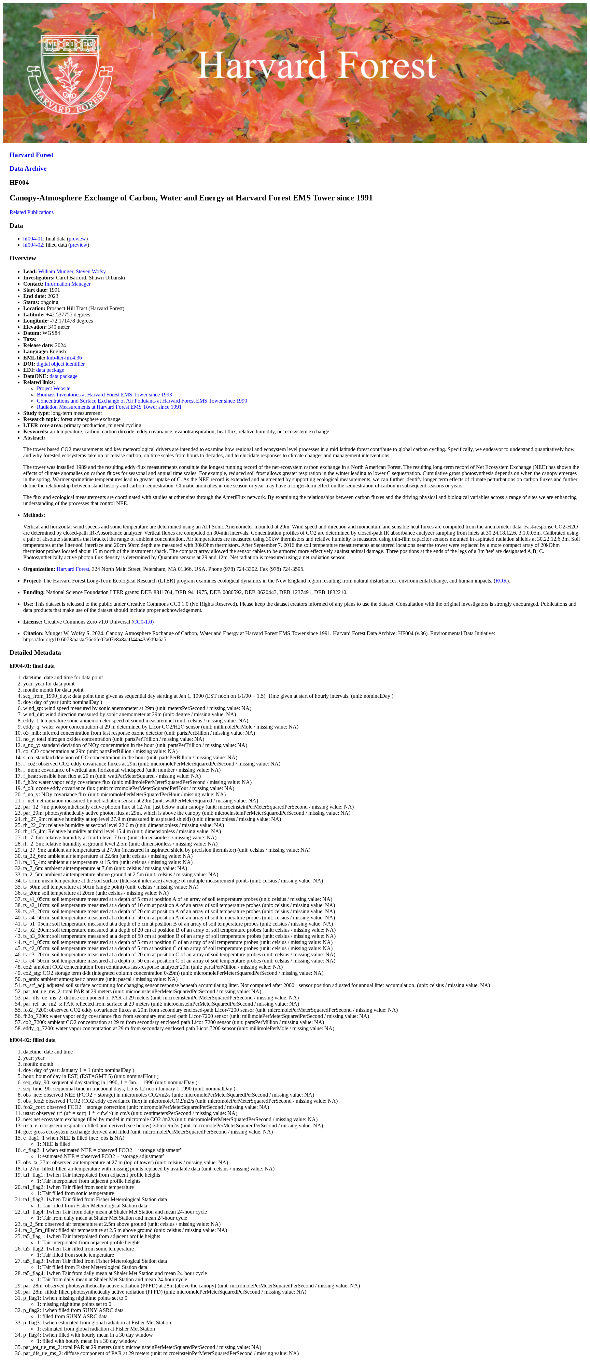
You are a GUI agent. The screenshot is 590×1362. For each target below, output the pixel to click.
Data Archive (28, 168)
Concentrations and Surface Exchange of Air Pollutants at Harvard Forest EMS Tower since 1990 (142, 401)
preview (77, 238)
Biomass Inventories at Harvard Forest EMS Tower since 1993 (104, 394)
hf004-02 (33, 245)
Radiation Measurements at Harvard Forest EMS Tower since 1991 (109, 407)
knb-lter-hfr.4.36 (64, 358)
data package (50, 370)
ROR (501, 581)
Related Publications (32, 212)
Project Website (53, 388)
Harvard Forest (31, 154)
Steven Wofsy (91, 271)
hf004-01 (33, 238)
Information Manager (67, 284)
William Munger (55, 271)
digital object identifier (61, 364)
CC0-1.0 (142, 622)
